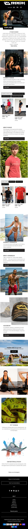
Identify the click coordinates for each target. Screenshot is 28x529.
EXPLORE (8, 28)
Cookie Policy (14, 507)
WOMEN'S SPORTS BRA (6, 96)
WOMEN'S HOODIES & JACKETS (18, 93)
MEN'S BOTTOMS (5, 184)
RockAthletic (14, 519)
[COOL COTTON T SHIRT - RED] (7, 106)
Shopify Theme (20, 519)
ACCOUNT (10, 7)
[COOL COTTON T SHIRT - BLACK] (20, 107)
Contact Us (14, 504)
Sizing (14, 499)
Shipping (14, 502)
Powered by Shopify (17, 521)
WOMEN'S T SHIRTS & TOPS (6, 93)
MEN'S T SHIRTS (4, 181)
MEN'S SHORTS (11, 181)
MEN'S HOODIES (19, 181)
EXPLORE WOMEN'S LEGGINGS (16, 389)
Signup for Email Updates (14, 479)
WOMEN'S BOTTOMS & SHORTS (17, 96)
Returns (14, 501)
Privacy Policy (14, 505)
